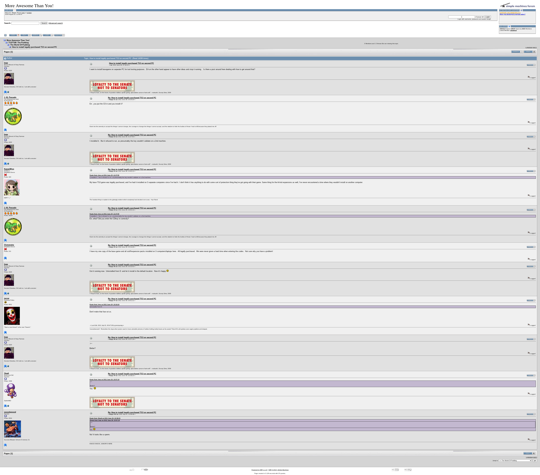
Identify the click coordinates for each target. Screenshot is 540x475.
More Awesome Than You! (18, 40)
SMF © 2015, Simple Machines (279, 470)
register (29, 13)
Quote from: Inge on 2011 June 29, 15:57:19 (104, 379)
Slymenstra (9, 245)
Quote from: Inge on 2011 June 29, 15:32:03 (104, 304)
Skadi (6, 373)
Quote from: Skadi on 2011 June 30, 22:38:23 (105, 418)
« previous (529, 47)
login (23, 13)
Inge (6, 63)
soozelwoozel (10, 412)
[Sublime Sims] (8, 406)
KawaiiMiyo (9, 169)
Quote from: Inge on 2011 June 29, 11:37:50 (104, 175)
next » (535, 47)
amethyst (513, 30)
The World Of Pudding (20, 45)
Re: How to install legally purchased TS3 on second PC (132, 98)
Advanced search (56, 23)
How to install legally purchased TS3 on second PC (34, 47)
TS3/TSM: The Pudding (18, 43)
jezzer (6, 298)
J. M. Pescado (10, 97)
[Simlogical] (8, 92)
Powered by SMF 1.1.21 (259, 470)
